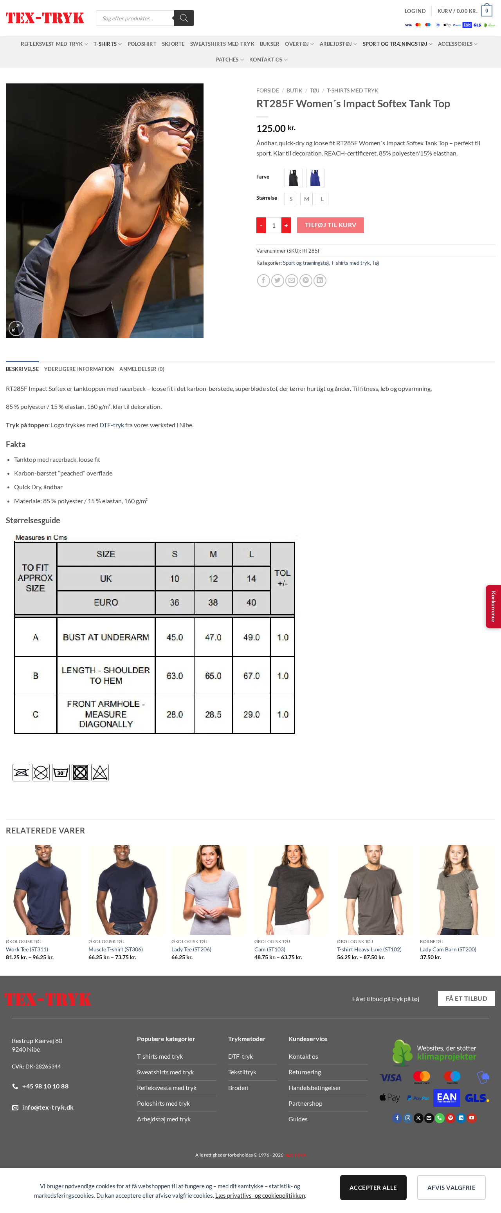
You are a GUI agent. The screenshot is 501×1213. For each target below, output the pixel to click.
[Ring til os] (440, 1118)
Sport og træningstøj (395, 44)
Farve (262, 177)
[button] (415, 11)
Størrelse (266, 198)
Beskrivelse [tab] (22, 369)
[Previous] (6, 909)
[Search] (184, 18)
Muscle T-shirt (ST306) (115, 949)
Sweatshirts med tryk (222, 44)
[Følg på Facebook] (397, 1118)
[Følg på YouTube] (472, 1118)
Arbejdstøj (336, 44)
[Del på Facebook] (263, 280)
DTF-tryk (111, 424)
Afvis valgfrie (451, 1187)
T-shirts (105, 44)
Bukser (270, 44)
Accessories (455, 44)
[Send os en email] (429, 1118)
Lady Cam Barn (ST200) (448, 949)
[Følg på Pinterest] (450, 1118)
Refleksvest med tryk (52, 44)
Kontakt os (266, 59)
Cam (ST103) (269, 949)
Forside (267, 90)
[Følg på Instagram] (408, 1118)
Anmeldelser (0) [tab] (141, 369)
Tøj (314, 90)
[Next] (495, 909)
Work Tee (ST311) (27, 949)
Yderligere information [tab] (79, 369)
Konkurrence (493, 606)
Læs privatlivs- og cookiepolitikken (260, 1195)
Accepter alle (373, 1187)
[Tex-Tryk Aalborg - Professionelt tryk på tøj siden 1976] (45, 18)
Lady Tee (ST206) (191, 949)
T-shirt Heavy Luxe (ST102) (369, 949)
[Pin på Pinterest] (305, 280)
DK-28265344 (43, 1066)
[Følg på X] (419, 1118)
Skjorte (173, 44)
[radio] (294, 178)
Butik (295, 90)
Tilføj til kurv (331, 224)
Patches (227, 59)
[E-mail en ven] (291, 280)
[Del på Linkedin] (320, 280)
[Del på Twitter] (277, 280)
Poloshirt (142, 44)
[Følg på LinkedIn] (461, 1118)
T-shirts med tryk (352, 90)
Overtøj (297, 44)
